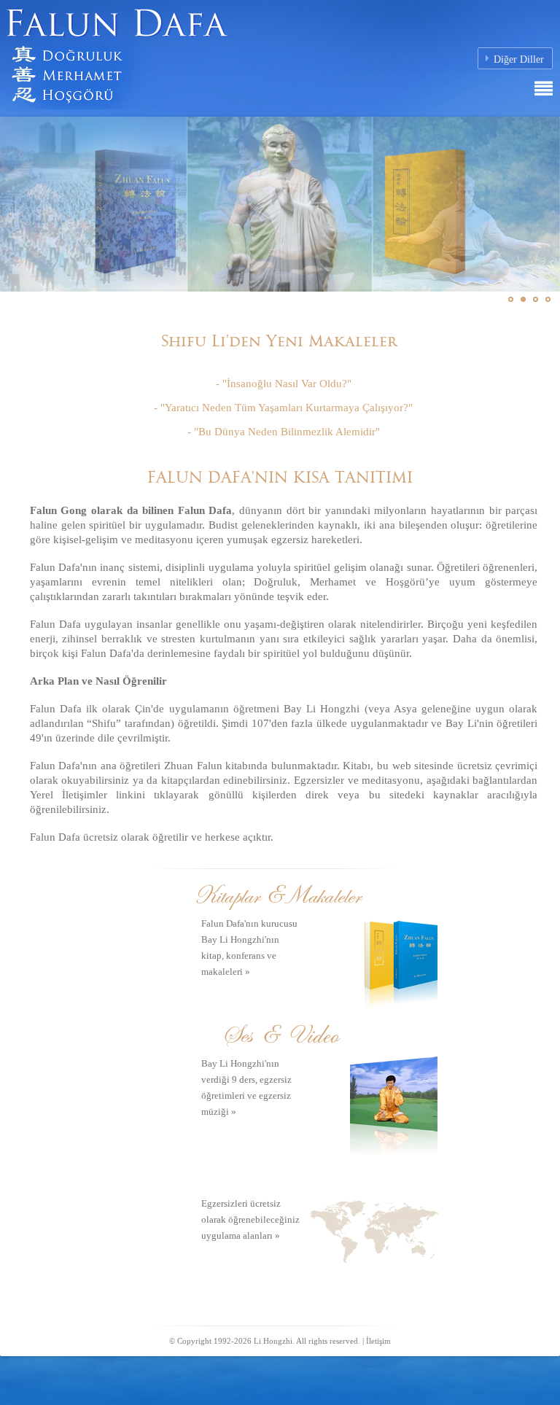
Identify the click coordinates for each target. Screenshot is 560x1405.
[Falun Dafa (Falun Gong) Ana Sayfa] (164, 53)
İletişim (378, 1340)
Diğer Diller (519, 59)
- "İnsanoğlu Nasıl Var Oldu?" (283, 383)
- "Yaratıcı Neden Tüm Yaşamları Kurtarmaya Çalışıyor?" (283, 407)
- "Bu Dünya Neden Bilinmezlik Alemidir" (283, 431)
